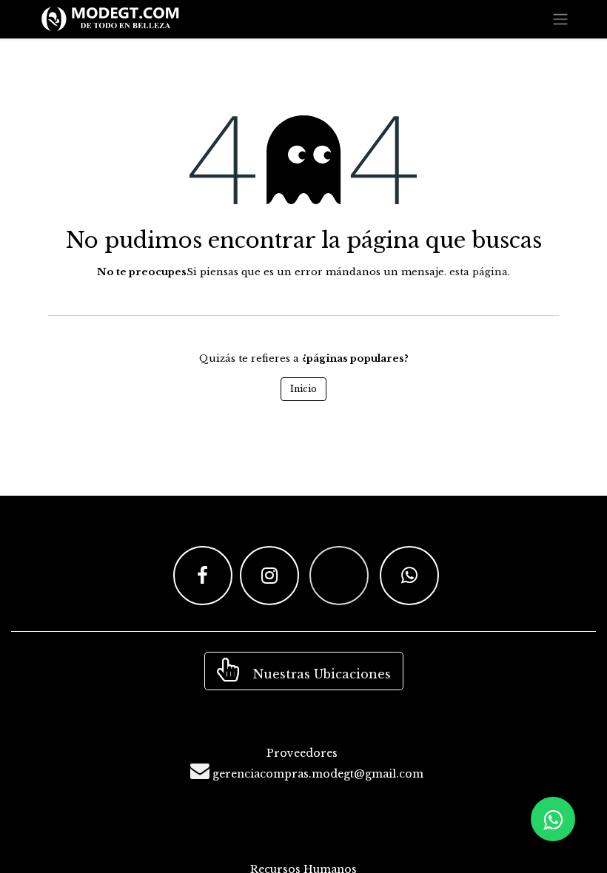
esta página (478, 272)
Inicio (303, 388)
